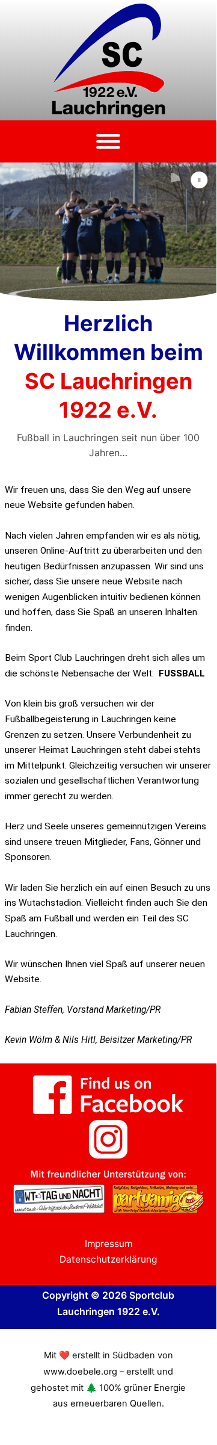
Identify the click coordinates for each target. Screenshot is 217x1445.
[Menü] (108, 141)
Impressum (108, 1243)
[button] (199, 180)
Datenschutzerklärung (108, 1259)
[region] (108, 232)
